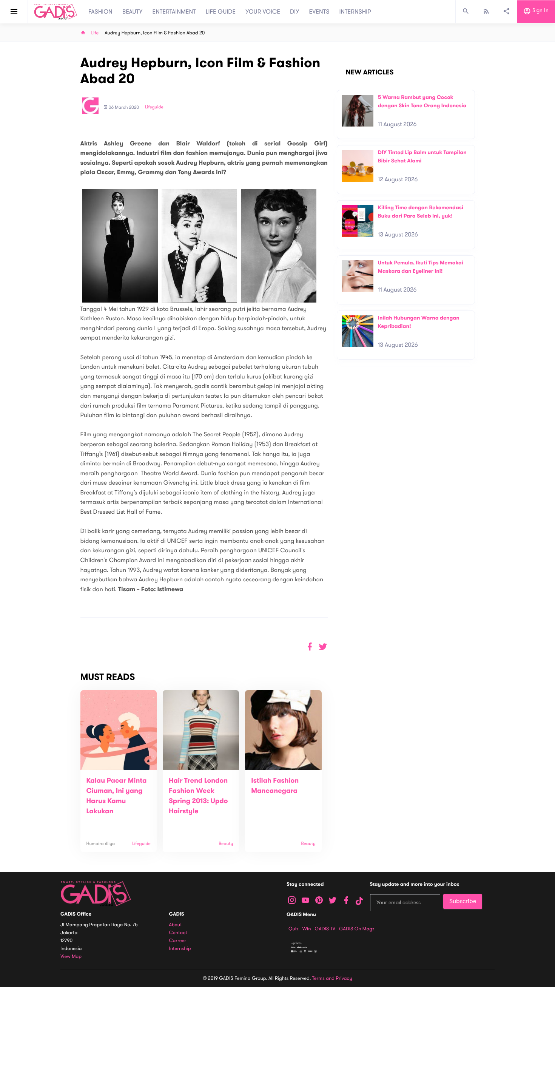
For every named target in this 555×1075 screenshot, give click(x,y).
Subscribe (462, 901)
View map (71, 956)
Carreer (178, 940)
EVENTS (319, 12)
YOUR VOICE (262, 12)
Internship (180, 948)
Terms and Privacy (332, 978)
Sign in (540, 10)
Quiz (293, 928)
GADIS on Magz (357, 928)
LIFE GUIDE (221, 12)
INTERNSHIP (355, 12)
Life (95, 33)
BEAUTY (132, 12)
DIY (294, 12)
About (175, 924)
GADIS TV (325, 928)
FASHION (100, 12)
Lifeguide (154, 107)
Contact (178, 932)
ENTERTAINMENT (174, 12)
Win (306, 928)
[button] (323, 647)
